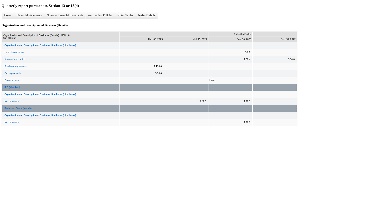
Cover (8, 15)
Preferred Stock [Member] (18, 108)
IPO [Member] (12, 87)
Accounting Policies (100, 15)
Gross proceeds (12, 73)
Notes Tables (125, 15)
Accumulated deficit (14, 59)
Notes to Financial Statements (65, 15)
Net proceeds (11, 101)
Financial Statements (29, 15)
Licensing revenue (14, 52)
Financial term (11, 80)
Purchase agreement (15, 66)
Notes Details (146, 15)
